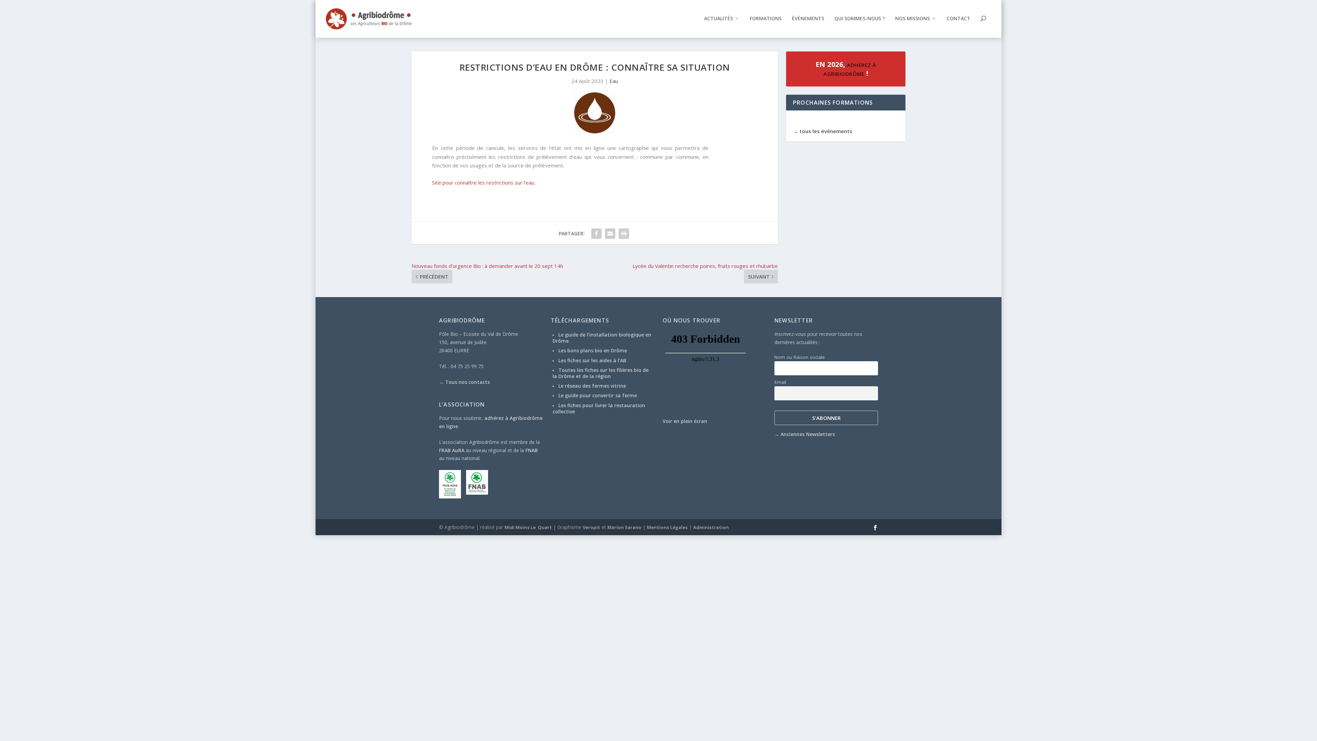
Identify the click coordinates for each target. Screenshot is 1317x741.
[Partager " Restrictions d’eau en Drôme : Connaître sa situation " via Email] (610, 233)
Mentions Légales (667, 527)
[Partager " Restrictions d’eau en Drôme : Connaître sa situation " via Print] (624, 233)
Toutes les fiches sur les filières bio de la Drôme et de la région (601, 373)
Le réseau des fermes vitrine (592, 386)
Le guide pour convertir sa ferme (597, 395)
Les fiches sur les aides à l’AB (592, 360)
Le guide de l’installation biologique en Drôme (602, 337)
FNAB (531, 450)
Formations (766, 19)
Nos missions (912, 19)
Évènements (808, 19)
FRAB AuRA (451, 450)
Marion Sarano (624, 527)
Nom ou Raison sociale (799, 357)
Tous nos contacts (467, 382)
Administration (711, 527)
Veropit (591, 527)
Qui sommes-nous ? (859, 19)
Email (780, 382)
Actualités (718, 19)
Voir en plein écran (685, 421)
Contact (958, 19)
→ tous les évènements (822, 131)
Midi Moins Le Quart (528, 527)
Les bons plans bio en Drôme (592, 350)
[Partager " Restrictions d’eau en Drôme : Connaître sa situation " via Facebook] (596, 233)
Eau (613, 81)
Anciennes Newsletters (808, 434)
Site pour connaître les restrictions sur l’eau (483, 182)
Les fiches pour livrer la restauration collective (599, 408)
